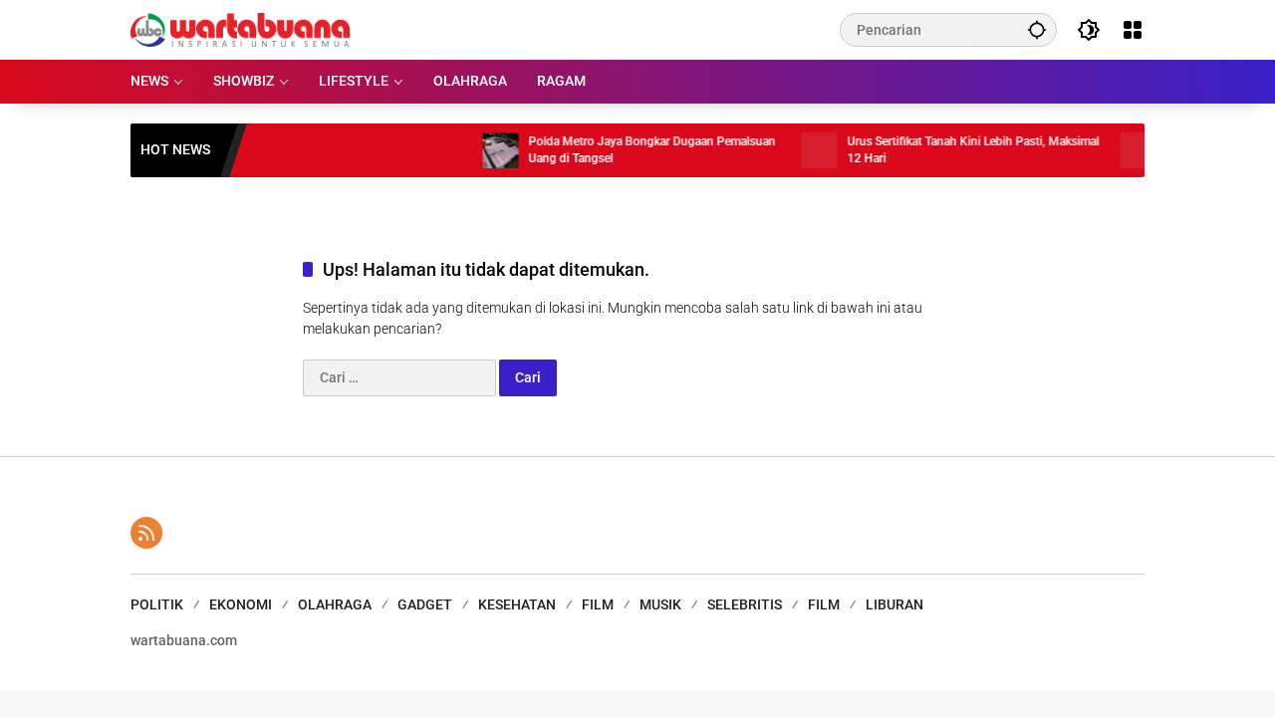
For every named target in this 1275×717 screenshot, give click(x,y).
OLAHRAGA (335, 604)
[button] (1037, 29)
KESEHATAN (517, 604)
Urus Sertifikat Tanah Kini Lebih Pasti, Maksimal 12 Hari (960, 149)
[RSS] (146, 533)
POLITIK (156, 604)
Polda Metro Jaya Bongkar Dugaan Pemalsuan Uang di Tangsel (638, 149)
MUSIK (660, 604)
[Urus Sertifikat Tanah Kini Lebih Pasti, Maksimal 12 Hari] (806, 150)
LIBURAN (894, 604)
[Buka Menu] (1133, 30)
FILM (598, 604)
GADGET (424, 604)
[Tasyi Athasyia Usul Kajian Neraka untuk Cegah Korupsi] (1125, 150)
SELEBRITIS (744, 604)
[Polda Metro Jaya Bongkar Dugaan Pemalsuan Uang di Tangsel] (487, 150)
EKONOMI (240, 604)
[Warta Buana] (240, 29)
